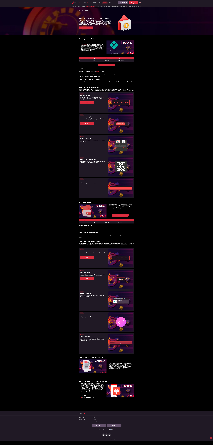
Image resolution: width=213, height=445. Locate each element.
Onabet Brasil (81, 10)
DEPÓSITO (87, 123)
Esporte (94, 2)
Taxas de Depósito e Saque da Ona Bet (115, 6)
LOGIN (87, 102)
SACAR (87, 278)
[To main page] (76, 2)
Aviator (90, 2)
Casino (85, 2)
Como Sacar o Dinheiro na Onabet (101, 6)
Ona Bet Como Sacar (90, 6)
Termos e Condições (82, 419)
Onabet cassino (84, 44)
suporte (82, 390)
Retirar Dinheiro (120, 215)
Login (110, 2)
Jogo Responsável (96, 421)
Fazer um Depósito (106, 64)
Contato (94, 419)
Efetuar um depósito (86, 27)
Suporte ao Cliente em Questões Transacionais (132, 6)
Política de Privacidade (83, 421)
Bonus (100, 2)
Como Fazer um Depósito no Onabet (78, 6)
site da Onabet (99, 71)
